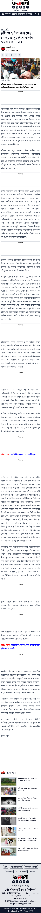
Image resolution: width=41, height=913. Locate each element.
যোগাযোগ (9, 872)
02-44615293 (22, 898)
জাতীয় (14, 14)
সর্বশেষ (7, 14)
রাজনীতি (21, 14)
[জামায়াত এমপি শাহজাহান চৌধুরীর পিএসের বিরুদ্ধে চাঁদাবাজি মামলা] (9, 841)
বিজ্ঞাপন (32, 872)
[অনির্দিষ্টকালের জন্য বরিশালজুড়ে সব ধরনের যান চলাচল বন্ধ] (9, 811)
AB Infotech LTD (26, 911)
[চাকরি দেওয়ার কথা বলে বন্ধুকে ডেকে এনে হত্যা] (9, 831)
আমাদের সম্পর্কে (21, 872)
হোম (5, 867)
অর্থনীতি (29, 14)
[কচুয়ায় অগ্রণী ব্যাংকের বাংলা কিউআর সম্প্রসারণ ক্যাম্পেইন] (9, 851)
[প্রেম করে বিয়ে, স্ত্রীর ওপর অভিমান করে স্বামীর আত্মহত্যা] (9, 801)
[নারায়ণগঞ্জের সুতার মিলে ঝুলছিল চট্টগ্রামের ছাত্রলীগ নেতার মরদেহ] (9, 821)
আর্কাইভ (16, 10)
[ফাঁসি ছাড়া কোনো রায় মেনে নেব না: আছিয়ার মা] (9, 791)
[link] (5, 29)
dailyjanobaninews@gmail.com (23, 901)
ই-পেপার (25, 10)
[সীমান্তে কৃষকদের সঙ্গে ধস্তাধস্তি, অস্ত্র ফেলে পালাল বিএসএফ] (9, 781)
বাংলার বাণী (5, 29)
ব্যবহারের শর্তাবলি (31, 867)
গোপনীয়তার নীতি (16, 867)
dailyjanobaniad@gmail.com (20, 904)
